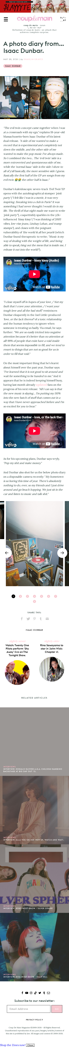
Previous (7, 553)
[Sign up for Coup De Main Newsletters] (48, 993)
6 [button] (48, 596)
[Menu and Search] (6, 19)
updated (41, 385)
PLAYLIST (63, 19)
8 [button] (34, 601)
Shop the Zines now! (12, 1045)
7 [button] (55, 596)
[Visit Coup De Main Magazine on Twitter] (40, 993)
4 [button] (34, 596)
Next (62, 553)
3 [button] (27, 596)
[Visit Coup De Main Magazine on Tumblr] (44, 993)
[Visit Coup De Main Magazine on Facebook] (22, 993)
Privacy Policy (34, 1020)
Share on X (28, 618)
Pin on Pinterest (34, 618)
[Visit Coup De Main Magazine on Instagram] (31, 993)
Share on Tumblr (41, 618)
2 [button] (20, 596)
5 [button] (41, 596)
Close (30, 1045)
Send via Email (47, 618)
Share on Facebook (21, 618)
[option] (34, 543)
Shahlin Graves (33, 59)
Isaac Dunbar (13, 66)
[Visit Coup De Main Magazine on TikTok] (35, 993)
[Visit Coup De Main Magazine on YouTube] (27, 993)
